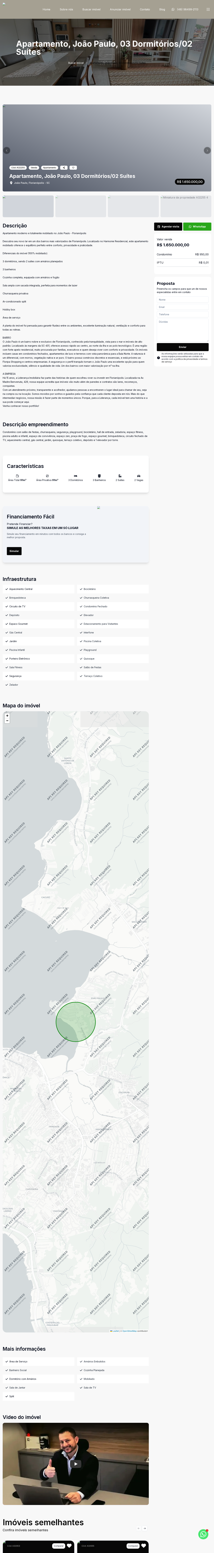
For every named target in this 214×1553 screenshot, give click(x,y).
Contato (145, 9)
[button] (6, 150)
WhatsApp (199, 226)
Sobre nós (66, 9)
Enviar (182, 347)
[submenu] (208, 9)
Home (46, 9)
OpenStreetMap (129, 1330)
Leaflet (115, 1330)
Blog (162, 9)
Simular (14, 551)
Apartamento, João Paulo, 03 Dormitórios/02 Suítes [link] (117, 62)
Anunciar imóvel (120, 9)
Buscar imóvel (91, 9)
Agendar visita (170, 226)
